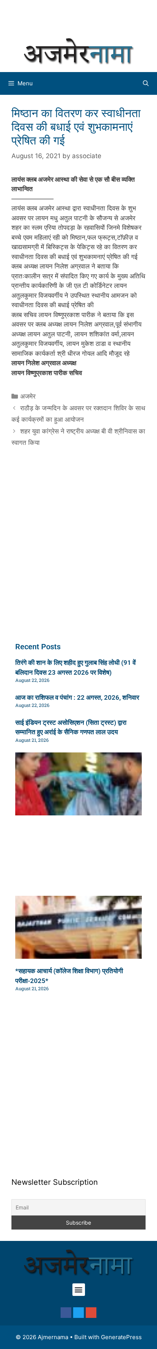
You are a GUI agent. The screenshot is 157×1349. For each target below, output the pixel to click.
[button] (78, 1289)
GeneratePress (121, 1337)
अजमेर (27, 396)
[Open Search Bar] (146, 83)
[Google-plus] (91, 1312)
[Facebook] (66, 1312)
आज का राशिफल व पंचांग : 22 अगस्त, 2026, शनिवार (77, 697)
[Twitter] (78, 1312)
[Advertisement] (82, 17)
